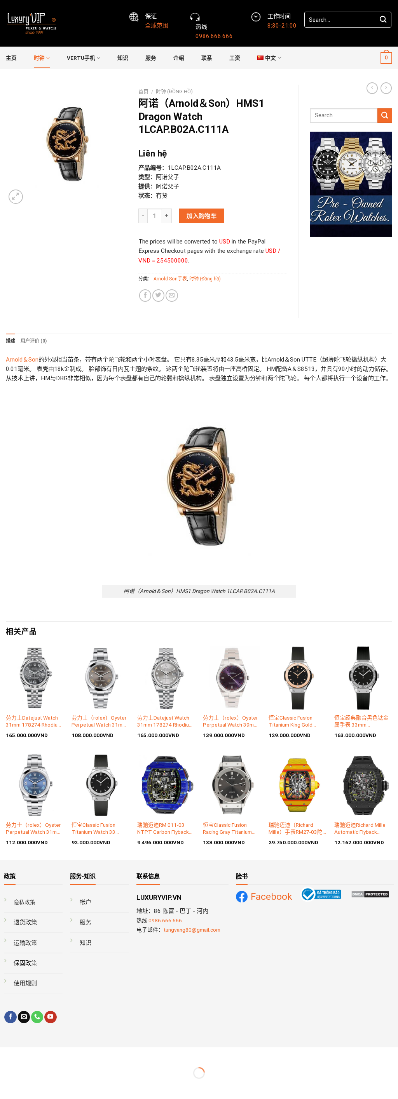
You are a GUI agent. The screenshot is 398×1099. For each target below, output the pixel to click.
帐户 (85, 902)
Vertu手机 (81, 58)
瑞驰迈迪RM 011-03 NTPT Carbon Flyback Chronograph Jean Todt (165, 829)
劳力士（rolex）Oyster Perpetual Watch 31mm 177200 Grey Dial (99, 722)
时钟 (39, 58)
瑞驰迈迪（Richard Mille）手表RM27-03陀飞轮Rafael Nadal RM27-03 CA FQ (297, 829)
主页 (11, 58)
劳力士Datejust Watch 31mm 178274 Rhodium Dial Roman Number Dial (165, 722)
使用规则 (25, 983)
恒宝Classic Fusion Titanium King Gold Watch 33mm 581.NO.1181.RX (290, 722)
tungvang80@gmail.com (192, 930)
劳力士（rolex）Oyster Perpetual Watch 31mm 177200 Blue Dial (33, 829)
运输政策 (25, 942)
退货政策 (25, 922)
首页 (143, 91)
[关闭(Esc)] (7, 1054)
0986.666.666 (165, 920)
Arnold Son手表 (170, 279)
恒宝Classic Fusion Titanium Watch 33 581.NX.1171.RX (93, 829)
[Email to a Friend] (172, 295)
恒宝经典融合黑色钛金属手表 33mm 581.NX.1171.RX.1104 (361, 722)
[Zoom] (16, 197)
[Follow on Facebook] (10, 1017)
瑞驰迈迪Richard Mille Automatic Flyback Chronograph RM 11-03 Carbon (361, 829)
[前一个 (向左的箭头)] (7, 1086)
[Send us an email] (24, 1017)
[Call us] (37, 1017)
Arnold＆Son (22, 359)
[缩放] (29, 1054)
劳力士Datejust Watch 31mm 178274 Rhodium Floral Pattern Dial (34, 722)
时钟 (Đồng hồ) (174, 91)
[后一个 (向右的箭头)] (29, 1086)
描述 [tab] (10, 341)
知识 (122, 58)
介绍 (178, 58)
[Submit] (383, 19)
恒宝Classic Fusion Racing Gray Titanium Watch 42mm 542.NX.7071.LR (227, 829)
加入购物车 (201, 215)
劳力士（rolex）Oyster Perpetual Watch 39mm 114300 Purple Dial (230, 722)
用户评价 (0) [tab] (34, 341)
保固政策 (25, 963)
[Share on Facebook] (145, 295)
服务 (150, 58)
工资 (234, 58)
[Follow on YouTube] (50, 1017)
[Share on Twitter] (158, 295)
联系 (206, 58)
